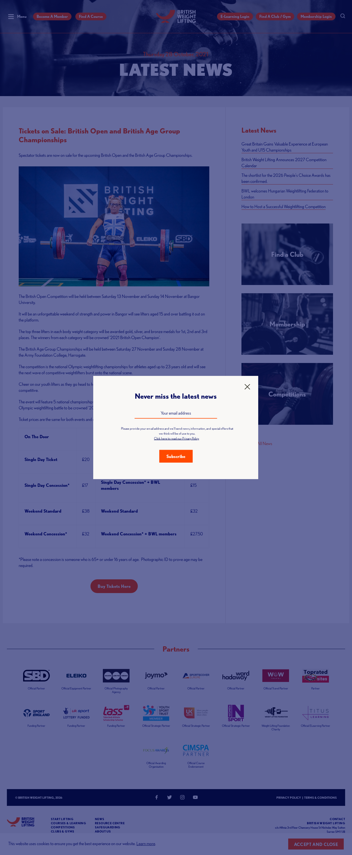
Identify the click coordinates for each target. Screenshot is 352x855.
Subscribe (175, 456)
